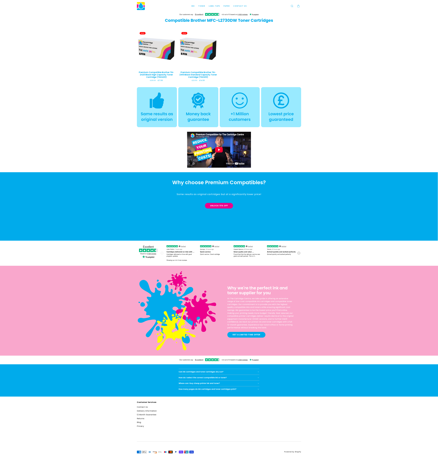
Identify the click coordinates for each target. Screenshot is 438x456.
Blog (139, 422)
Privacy (140, 426)
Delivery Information (147, 411)
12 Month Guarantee (146, 414)
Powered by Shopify (292, 452)
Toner (201, 6)
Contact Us (240, 6)
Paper (227, 6)
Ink (193, 6)
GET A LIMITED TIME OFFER (246, 334)
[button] (292, 6)
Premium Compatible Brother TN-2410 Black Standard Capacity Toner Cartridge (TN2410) (198, 75)
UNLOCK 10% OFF (219, 205)
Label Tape (214, 6)
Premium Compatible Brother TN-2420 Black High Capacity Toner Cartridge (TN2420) (156, 75)
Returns (140, 418)
